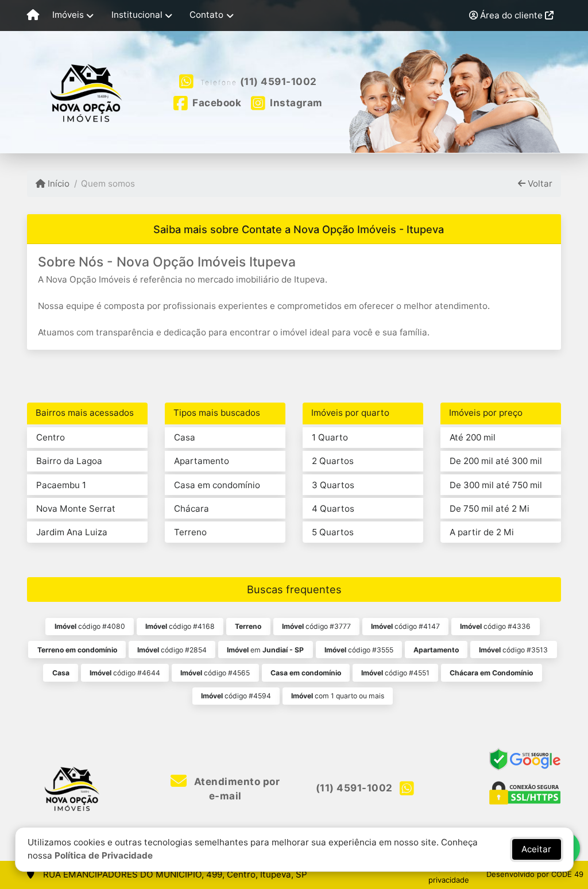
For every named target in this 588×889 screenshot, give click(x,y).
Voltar (538, 183)
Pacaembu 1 (61, 485)
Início (57, 183)
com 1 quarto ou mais (337, 695)
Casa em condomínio (217, 485)
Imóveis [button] (68, 14)
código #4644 (125, 672)
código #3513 (513, 650)
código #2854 (172, 650)
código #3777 (316, 626)
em (265, 650)
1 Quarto (330, 437)
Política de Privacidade (104, 855)
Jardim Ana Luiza (71, 532)
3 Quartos (333, 485)
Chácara (191, 508)
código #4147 (405, 626)
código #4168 (180, 626)
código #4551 (395, 672)
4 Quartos (333, 508)
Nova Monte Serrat (75, 508)
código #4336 (495, 626)
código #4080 (90, 626)
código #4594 (236, 695)
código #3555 (358, 650)
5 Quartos (333, 532)
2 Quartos (333, 460)
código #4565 (215, 672)
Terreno (190, 532)
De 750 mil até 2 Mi (489, 508)
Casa (184, 437)
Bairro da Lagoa (69, 460)
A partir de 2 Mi (482, 532)
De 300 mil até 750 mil (496, 485)
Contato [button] (206, 14)
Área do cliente (511, 15)
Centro (50, 437)
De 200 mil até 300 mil (496, 460)
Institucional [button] (137, 14)
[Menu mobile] (33, 15)
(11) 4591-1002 (278, 81)
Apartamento (201, 460)
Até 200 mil (473, 437)
